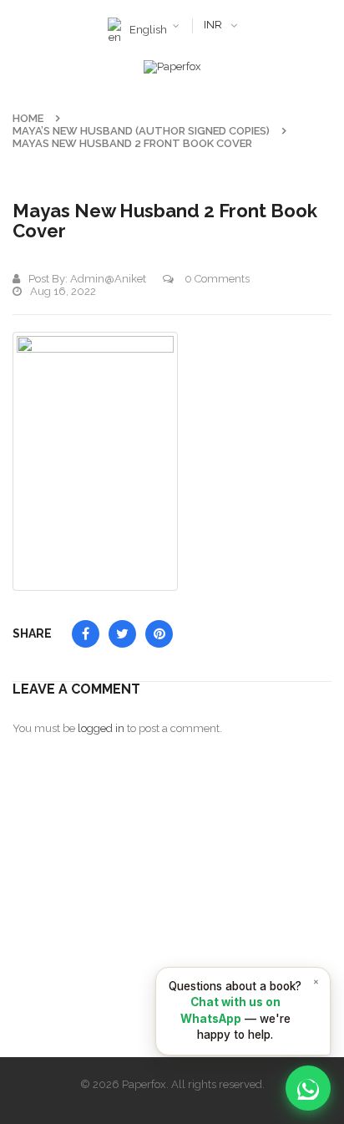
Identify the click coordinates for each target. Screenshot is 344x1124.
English (148, 29)
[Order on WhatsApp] (308, 1088)
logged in (101, 728)
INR (213, 24)
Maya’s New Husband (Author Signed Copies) (141, 131)
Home (28, 118)
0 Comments (216, 278)
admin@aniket (108, 278)
